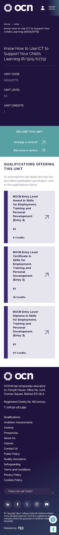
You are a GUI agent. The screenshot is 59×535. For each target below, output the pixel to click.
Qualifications (12, 417)
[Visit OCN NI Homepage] (18, 8)
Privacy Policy (12, 474)
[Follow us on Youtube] (47, 504)
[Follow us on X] (27, 504)
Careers (8, 443)
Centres (9, 427)
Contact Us (11, 448)
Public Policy (12, 453)
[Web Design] (20, 528)
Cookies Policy (13, 480)
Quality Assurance (15, 459)
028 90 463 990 (16, 407)
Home (7, 24)
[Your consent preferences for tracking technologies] (53, 529)
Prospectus (11, 432)
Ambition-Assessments (18, 422)
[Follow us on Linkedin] (8, 504)
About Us (9, 438)
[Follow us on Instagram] (37, 504)
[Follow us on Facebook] (17, 504)
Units (16, 24)
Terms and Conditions (17, 469)
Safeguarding (12, 464)
